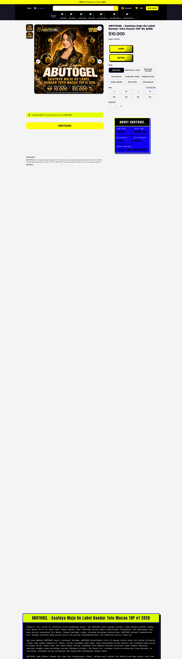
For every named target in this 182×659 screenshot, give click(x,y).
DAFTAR (121, 57)
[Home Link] (39, 8)
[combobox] (83, 8)
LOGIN (121, 48)
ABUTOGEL (65, 125)
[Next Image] (100, 61)
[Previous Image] (38, 61)
